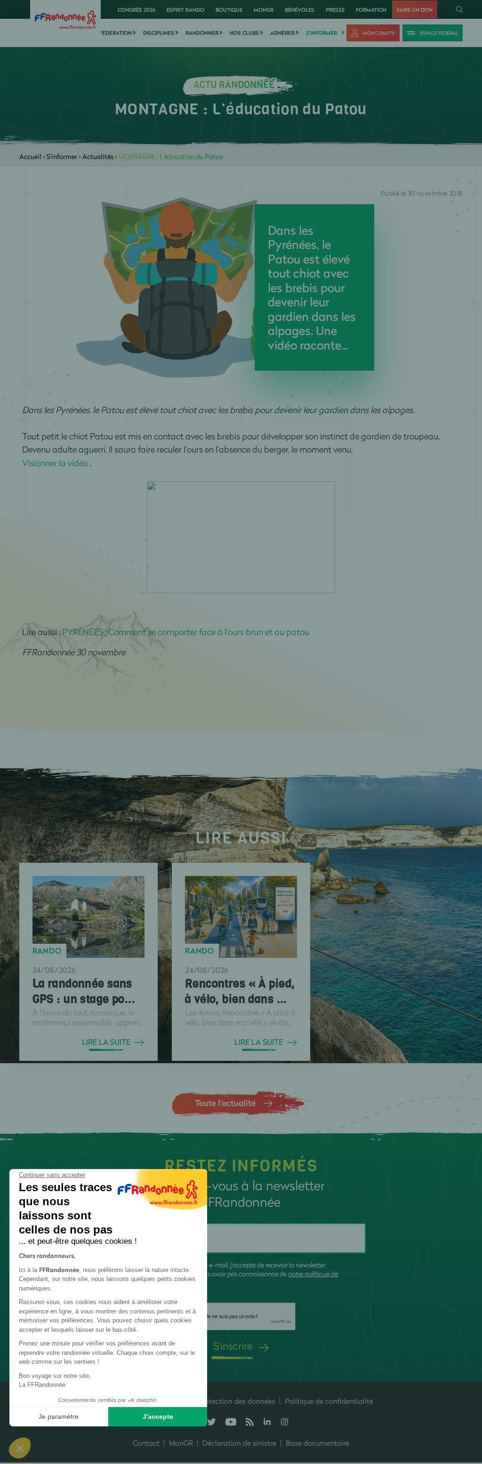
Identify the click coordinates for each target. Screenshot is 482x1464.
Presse (335, 9)
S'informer (321, 33)
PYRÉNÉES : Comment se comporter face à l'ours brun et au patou (185, 631)
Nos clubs (244, 33)
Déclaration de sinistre (239, 1443)
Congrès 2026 (136, 9)
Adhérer (282, 33)
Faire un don (415, 9)
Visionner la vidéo (55, 463)
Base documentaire (317, 1443)
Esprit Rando (185, 9)
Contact (146, 1443)
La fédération (111, 33)
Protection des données (236, 1401)
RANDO (47, 951)
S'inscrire (232, 1346)
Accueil (30, 156)
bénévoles (299, 9)
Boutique (229, 9)
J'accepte (158, 1416)
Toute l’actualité (225, 1102)
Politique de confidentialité (329, 1401)
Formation (371, 9)
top (465, 1400)
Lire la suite (106, 1042)
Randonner (201, 33)
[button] (19, 1448)
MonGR (263, 9)
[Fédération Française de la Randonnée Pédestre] (65, 18)
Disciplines (158, 33)
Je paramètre (59, 1416)
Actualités (97, 156)
